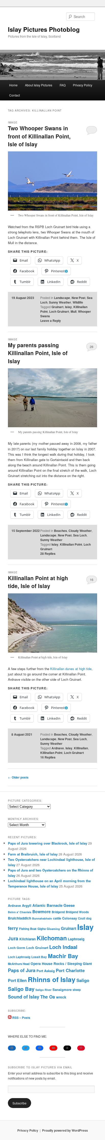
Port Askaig (45, 970)
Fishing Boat (27, 929)
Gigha (41, 929)
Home (13, 85)
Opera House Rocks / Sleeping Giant (61, 963)
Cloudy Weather (80, 530)
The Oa (47, 997)
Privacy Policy (82, 85)
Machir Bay (63, 956)
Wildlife (78, 302)
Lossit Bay (39, 957)
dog (88, 918)
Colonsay (69, 918)
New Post (78, 297)
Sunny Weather (60, 302)
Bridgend (58, 912)
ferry (13, 928)
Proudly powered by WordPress (65, 1130)
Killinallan (81, 748)
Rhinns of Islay (51, 979)
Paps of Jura (21, 970)
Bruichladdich (19, 918)
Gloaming (53, 929)
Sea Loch (80, 535)
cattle (57, 918)
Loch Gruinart (59, 311)
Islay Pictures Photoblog (44, 29)
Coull (81, 918)
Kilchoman (52, 938)
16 (91, 579)
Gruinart (57, 307)
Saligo (82, 980)
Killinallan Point (71, 544)
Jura (13, 938)
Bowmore (41, 911)
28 (91, 346)
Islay (68, 307)
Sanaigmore (62, 989)
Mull (73, 311)
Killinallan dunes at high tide (70, 668)
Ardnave (57, 748)
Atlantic (39, 905)
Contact (14, 95)
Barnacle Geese (61, 905)
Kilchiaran (27, 939)
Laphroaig (76, 938)
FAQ (62, 85)
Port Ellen (17, 980)
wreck (61, 997)
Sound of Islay (23, 996)
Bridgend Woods (77, 912)
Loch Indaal (63, 947)
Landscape (62, 297)
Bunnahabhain (42, 918)
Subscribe (19, 1103)
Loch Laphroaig (19, 957)
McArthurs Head (19, 964)
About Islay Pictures (38, 85)
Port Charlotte (70, 970)
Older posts (18, 777)
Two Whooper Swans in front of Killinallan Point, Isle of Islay (39, 136)
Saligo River (43, 990)
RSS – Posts (20, 1017)
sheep (77, 990)
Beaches (60, 530)
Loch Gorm (16, 947)
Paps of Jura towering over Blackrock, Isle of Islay (47, 843)
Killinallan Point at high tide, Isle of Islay (38, 582)
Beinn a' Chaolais (19, 912)
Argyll (26, 905)
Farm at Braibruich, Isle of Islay (33, 854)
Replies (48, 553)
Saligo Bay (21, 988)
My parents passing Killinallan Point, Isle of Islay (38, 353)
